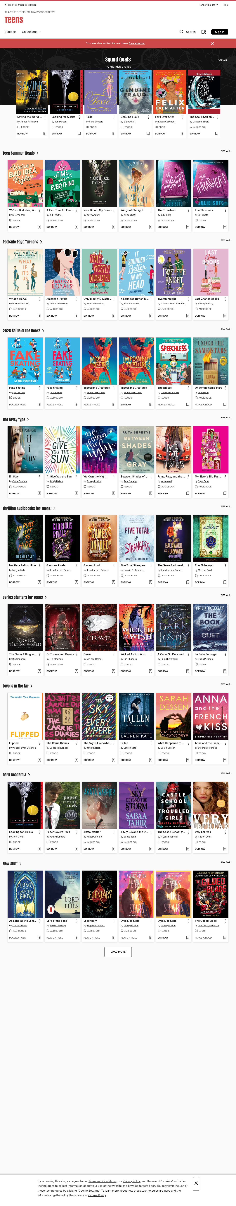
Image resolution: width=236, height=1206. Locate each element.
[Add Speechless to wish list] (187, 404)
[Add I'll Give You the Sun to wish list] (76, 493)
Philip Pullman (205, 659)
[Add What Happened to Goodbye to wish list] (187, 760)
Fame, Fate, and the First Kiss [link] (172, 476)
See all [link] (223, 60)
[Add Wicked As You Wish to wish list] (150, 671)
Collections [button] (30, 32)
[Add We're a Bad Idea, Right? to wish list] (39, 227)
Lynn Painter (18, 392)
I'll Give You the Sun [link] (59, 476)
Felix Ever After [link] (164, 117)
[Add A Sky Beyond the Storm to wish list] (150, 849)
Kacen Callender (166, 121)
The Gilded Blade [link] (206, 921)
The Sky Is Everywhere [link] (98, 743)
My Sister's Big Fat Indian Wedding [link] (209, 476)
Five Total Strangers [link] (133, 565)
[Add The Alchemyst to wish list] (225, 582)
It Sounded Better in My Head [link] (135, 299)
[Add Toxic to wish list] (113, 134)
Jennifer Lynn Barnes (60, 570)
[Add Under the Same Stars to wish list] (225, 404)
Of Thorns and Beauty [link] (60, 654)
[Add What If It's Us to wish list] (39, 316)
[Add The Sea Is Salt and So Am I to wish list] (216, 134)
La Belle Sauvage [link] (205, 654)
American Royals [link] (56, 299)
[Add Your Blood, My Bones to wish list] (113, 227)
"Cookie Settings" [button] (89, 1191)
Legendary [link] (90, 921)
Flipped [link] (14, 743)
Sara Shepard (96, 121)
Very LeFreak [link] (203, 832)
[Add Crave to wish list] (113, 671)
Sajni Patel (203, 481)
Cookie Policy (97, 1195)
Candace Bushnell (59, 747)
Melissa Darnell (95, 659)
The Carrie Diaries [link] (57, 743)
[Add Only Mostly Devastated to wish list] (113, 316)
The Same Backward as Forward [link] (172, 565)
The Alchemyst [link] (204, 565)
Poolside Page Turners (21, 242)
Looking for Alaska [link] (63, 117)
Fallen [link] (124, 743)
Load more (118, 951)
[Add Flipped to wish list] (39, 760)
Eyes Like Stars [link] (130, 921)
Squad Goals (118, 59)
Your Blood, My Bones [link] (98, 210)
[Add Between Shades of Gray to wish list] (150, 493)
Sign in (220, 32)
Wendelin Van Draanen (24, 747)
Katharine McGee (58, 303)
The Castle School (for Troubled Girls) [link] (172, 832)
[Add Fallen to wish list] (150, 760)
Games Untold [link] (92, 565)
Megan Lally (18, 570)
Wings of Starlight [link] (132, 210)
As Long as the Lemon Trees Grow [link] (23, 921)
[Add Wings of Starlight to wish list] (150, 227)
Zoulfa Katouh (19, 925)
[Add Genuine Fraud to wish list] (148, 134)
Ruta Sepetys (130, 481)
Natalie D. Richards (133, 570)
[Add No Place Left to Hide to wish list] (39, 582)
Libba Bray (203, 392)
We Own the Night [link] (95, 476)
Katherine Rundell (96, 392)
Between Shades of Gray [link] (135, 476)
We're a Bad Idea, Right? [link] (23, 210)
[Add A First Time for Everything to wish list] (76, 227)
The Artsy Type (14, 419)
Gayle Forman (19, 481)
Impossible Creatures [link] (97, 388)
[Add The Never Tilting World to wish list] (39, 671)
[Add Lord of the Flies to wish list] (76, 938)
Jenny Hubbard (57, 836)
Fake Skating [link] (17, 388)
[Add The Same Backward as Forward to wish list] (187, 582)
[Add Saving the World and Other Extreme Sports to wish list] (44, 134)
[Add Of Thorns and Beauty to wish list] (76, 671)
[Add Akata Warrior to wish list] (113, 849)
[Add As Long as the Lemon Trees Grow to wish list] (39, 938)
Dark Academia (15, 775)
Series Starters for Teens (23, 597)
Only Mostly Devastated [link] (98, 299)
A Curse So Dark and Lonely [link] (172, 654)
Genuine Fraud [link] (130, 117)
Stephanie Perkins (207, 747)
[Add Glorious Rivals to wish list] (76, 582)
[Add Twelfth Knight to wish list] (187, 316)
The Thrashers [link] (167, 210)
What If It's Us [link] (18, 299)
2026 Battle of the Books (22, 331)
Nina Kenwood (131, 303)
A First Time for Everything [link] (60, 210)
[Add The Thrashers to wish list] (187, 227)
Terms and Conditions (102, 1181)
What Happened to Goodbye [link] (172, 743)
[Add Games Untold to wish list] (113, 582)
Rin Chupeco (18, 659)
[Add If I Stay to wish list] (39, 493)
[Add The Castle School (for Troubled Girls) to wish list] (187, 849)
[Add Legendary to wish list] (113, 938)
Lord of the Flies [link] (56, 921)
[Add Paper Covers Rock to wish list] (76, 849)
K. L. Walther (18, 215)
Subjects (10, 32)
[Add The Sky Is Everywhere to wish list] (113, 760)
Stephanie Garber (96, 925)
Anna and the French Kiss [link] (209, 743)
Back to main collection (22, 5)
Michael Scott (205, 570)
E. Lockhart (129, 121)
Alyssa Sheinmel (169, 836)
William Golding (58, 925)
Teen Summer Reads (19, 153)
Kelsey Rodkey (205, 303)
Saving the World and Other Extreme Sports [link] (30, 117)
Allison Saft (130, 215)
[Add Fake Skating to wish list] (39, 404)
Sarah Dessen (168, 747)
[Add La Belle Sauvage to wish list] (225, 671)
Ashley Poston (94, 481)
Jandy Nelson (56, 481)
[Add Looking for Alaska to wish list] (79, 134)
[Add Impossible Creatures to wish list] (113, 404)
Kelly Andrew (93, 215)
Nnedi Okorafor (95, 836)
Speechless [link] (165, 388)
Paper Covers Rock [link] (58, 832)
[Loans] (203, 32)
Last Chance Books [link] (207, 299)
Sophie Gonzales (95, 303)
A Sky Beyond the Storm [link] (135, 832)
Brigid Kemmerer (169, 659)
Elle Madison (56, 659)
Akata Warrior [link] (92, 832)
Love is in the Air (16, 686)
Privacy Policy (131, 1181)
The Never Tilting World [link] (23, 654)
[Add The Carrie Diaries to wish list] (76, 760)
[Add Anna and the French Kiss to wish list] (225, 760)
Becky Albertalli (20, 303)
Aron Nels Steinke (170, 392)
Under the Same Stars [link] (208, 388)
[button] (208, 5)
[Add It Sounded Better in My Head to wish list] (150, 316)
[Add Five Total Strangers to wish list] (150, 582)
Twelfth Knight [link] (167, 299)
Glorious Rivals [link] (55, 565)
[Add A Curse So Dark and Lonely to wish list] (187, 671)
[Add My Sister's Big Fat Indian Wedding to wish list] (225, 493)
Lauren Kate (130, 747)
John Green (61, 121)
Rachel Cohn (204, 836)
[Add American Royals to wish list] (76, 316)
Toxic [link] (89, 117)
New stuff (10, 863)
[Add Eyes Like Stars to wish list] (150, 938)
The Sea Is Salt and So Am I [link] (202, 117)
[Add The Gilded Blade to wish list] (225, 938)
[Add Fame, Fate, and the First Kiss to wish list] (187, 493)
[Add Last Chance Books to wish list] (225, 316)
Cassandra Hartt (201, 121)
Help (225, 5)
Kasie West (166, 481)
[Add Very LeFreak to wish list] (225, 849)
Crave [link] (87, 654)
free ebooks (137, 43)
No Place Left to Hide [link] (22, 565)
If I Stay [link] (14, 476)
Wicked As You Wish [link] (133, 654)
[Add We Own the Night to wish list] (113, 493)
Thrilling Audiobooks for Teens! (27, 508)
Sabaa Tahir (130, 836)
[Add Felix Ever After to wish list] (182, 134)
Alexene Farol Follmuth (173, 303)
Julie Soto (166, 215)
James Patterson (29, 121)
